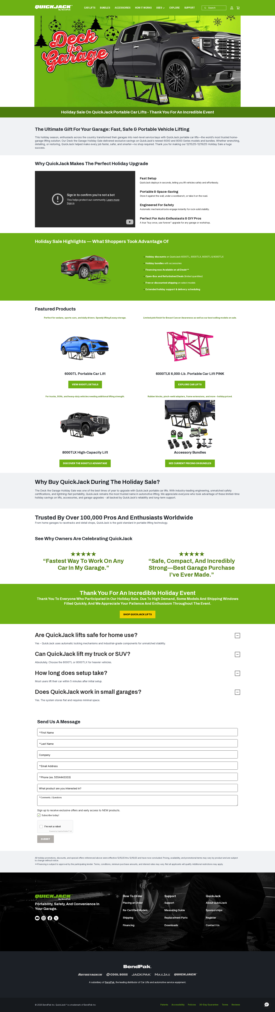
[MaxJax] (163, 974)
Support (189, 7)
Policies (192, 1004)
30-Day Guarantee (208, 1004)
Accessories (122, 7)
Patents (164, 1004)
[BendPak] (137, 966)
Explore (174, 7)
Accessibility (178, 1004)
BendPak (109, 982)
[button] (232, 8)
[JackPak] (141, 974)
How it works (143, 7)
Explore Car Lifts (190, 384)
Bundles (105, 7)
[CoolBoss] (117, 974)
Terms (225, 1004)
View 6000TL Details (85, 384)
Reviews (236, 1004)
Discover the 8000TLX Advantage (85, 463)
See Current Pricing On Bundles (190, 463)
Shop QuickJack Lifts (137, 614)
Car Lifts (89, 7)
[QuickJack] (185, 974)
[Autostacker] (90, 974)
